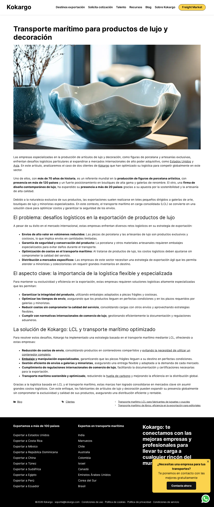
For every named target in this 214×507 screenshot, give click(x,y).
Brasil (81, 486)
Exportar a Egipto (24, 474)
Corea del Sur (87, 480)
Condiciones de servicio (166, 501)
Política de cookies (115, 501)
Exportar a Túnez (24, 463)
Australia (84, 452)
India (81, 435)
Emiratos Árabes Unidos (94, 474)
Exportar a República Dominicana (35, 452)
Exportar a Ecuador (26, 486)
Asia (16, 165)
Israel (81, 463)
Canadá (83, 469)
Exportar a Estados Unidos (31, 435)
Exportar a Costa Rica (27, 440)
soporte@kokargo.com (67, 501)
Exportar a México (25, 446)
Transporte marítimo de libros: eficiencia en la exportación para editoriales (159, 405)
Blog (19, 401)
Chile (81, 446)
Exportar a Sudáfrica (27, 469)
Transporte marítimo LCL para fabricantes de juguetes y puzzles (154, 401)
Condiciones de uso (92, 501)
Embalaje (28, 359)
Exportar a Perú (23, 480)
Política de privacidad (139, 501)
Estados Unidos (180, 161)
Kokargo (19, 7)
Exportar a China (24, 457)
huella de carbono (118, 376)
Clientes (70, 401)
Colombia (84, 457)
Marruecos (85, 440)
